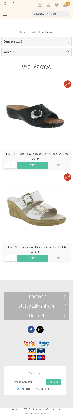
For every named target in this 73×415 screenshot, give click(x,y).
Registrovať (40, 5)
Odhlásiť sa (46, 388)
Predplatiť (26, 388)
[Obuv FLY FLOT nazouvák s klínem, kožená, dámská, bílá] (36, 208)
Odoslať (53, 381)
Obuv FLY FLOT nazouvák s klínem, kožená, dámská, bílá (37, 247)
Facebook (31, 329)
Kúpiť (32, 165)
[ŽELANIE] (56, 5)
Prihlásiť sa (48, 5)
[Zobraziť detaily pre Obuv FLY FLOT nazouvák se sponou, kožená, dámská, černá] (36, 115)
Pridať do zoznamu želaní (58, 165)
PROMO (67, 84)
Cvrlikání (40, 329)
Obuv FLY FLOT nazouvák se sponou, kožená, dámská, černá (36, 154)
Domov (23, 32)
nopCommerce (42, 413)
